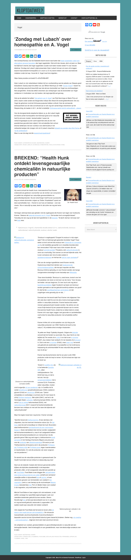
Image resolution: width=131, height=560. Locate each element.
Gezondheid (40, 143)
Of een (90, 45)
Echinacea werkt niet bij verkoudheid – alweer (65, 108)
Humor (47, 143)
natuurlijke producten (54, 536)
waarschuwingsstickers (42, 133)
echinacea (36, 144)
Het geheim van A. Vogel (43, 98)
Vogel (63, 144)
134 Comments (75, 179)
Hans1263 (89, 111)
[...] (109, 86)
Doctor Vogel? (68, 86)
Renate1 (88, 177)
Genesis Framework (68, 557)
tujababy (17, 538)
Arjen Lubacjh (27, 144)
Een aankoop (89, 41)
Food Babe (20, 472)
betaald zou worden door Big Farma (67, 128)
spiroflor (73, 536)
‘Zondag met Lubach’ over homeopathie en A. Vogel (42, 42)
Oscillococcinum (54, 144)
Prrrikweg (65, 536)
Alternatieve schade (29, 143)
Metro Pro (58, 557)
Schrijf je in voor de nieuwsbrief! (97, 50)
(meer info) (104, 41)
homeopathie (44, 144)
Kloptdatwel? (30, 10)
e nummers (34, 536)
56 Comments (76, 49)
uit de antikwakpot (21, 130)
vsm (26, 538)
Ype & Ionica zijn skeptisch (94, 91)
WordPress (78, 557)
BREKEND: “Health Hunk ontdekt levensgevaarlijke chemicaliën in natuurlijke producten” (42, 166)
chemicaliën (27, 536)
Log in (83, 557)
